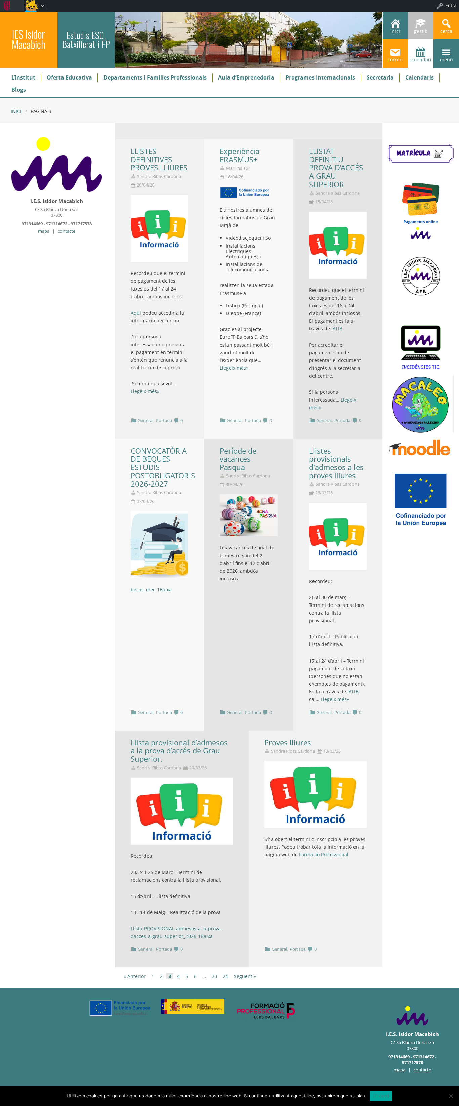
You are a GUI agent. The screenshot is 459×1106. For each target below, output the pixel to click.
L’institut (23, 77)
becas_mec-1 (145, 589)
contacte (66, 231)
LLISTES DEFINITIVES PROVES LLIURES (159, 159)
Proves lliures (287, 742)
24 (225, 976)
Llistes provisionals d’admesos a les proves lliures (336, 463)
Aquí (136, 313)
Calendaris (419, 77)
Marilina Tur (238, 168)
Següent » (245, 976)
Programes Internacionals (320, 77)
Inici (16, 111)
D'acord (381, 1095)
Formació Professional (323, 854)
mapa (43, 231)
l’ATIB (352, 691)
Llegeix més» (145, 391)
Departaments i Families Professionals (155, 77)
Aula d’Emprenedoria (246, 77)
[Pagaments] (421, 210)
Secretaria (380, 77)
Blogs (18, 89)
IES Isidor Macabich (28, 39)
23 (214, 976)
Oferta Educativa (69, 77)
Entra (450, 5)
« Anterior (135, 976)
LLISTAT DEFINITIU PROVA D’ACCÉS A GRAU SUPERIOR (336, 167)
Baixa (166, 589)
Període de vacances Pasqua (238, 459)
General (145, 420)
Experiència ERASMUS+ (239, 155)
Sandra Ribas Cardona (159, 176)
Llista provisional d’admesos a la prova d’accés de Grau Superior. (179, 751)
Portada (164, 420)
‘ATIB (337, 328)
